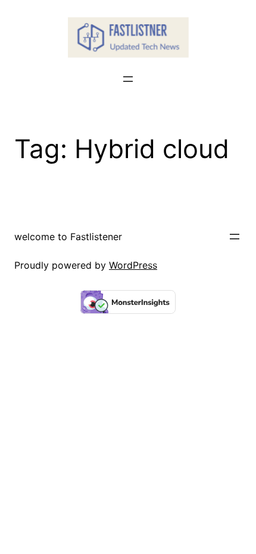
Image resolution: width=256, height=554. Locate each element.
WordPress (133, 265)
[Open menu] (128, 79)
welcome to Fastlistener (68, 237)
